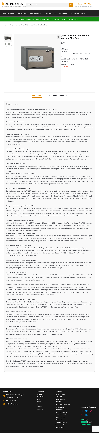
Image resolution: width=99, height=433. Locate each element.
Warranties (59, 420)
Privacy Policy (60, 427)
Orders (39, 402)
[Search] (71, 5)
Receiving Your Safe (61, 412)
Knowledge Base (60, 399)
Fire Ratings (59, 397)
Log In (38, 399)
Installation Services (61, 422)
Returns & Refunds (61, 415)
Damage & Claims (61, 417)
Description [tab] (36, 95)
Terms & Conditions (61, 425)
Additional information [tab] (58, 95)
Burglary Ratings (60, 394)
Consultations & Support (63, 404)
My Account (40, 397)
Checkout (39, 407)
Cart (38, 404)
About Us (58, 402)
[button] (58, 37)
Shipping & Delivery (61, 410)
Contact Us (40, 409)
